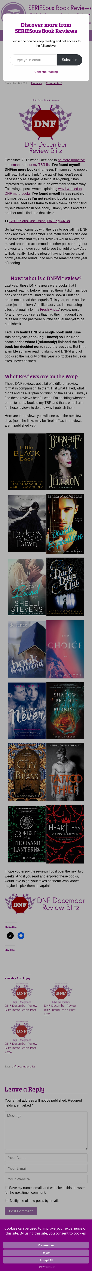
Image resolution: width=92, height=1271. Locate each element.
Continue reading (46, 71)
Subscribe (69, 60)
